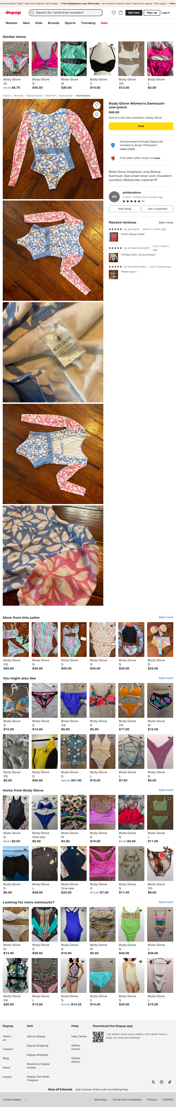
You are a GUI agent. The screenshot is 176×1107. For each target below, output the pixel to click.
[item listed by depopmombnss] (160, 975)
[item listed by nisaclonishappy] (160, 700)
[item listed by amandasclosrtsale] (131, 751)
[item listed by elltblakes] (45, 700)
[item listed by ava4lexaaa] (131, 924)
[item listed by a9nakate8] (102, 700)
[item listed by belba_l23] (160, 751)
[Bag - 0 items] (120, 12)
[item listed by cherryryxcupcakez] (16, 863)
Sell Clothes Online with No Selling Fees (102, 1089)
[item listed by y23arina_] (73, 975)
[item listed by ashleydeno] (16, 639)
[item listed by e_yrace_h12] (16, 751)
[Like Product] (25, 45)
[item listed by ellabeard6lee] (16, 924)
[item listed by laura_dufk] (73, 751)
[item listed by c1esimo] (102, 863)
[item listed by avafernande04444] (73, 812)
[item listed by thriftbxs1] (73, 924)
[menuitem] (11, 23)
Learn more (127, 148)
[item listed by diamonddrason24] (131, 975)
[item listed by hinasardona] (131, 700)
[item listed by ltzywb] (16, 975)
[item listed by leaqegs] (45, 924)
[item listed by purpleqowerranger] (45, 812)
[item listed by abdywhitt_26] (73, 700)
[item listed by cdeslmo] (16, 700)
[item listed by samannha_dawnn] (45, 751)
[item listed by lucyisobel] (160, 863)
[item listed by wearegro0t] (102, 751)
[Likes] (113, 12)
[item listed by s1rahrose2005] (73, 863)
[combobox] (66, 12)
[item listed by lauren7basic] (45, 975)
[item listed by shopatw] (16, 812)
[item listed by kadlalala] (131, 812)
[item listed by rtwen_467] (131, 863)
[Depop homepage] (13, 13)
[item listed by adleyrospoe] (102, 975)
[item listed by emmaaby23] (102, 924)
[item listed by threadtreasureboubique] (160, 924)
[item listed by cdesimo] (102, 812)
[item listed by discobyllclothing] (160, 812)
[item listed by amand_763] (45, 863)
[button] (148, 201)
